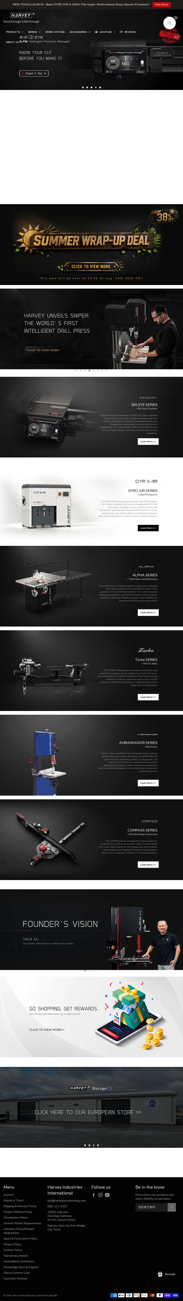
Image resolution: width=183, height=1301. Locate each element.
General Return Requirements (22, 1223)
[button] (83, 87)
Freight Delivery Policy (18, 1212)
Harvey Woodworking (24, 1295)
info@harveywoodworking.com (67, 1201)
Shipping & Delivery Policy (20, 1206)
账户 (176, 37)
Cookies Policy (13, 1250)
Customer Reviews (16, 1279)
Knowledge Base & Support (21, 1267)
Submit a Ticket (14, 1200)
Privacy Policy (12, 1244)
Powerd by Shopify (47, 1295)
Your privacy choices (16, 1256)
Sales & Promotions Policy (20, 1239)
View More (161, 4)
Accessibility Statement (19, 1261)
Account (9, 1195)
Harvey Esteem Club (17, 1273)
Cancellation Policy (16, 1218)
